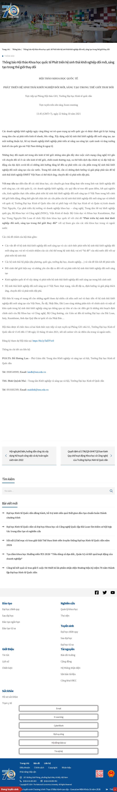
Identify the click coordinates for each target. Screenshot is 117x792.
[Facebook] (97, 592)
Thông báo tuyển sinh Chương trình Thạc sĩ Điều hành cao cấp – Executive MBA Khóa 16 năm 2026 (47, 789)
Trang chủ (6, 49)
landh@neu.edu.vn (36, 372)
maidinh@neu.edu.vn (37, 389)
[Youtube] (113, 592)
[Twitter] (105, 592)
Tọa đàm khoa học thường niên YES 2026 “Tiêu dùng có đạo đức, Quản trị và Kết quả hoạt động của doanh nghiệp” (59, 556)
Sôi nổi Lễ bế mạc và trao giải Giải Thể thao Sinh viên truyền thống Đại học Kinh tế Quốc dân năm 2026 (57, 543)
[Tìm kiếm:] (58, 491)
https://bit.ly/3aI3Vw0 (43, 340)
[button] (58, 708)
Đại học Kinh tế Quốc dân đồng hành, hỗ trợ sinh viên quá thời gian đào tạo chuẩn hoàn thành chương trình (56, 515)
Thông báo (16, 49)
